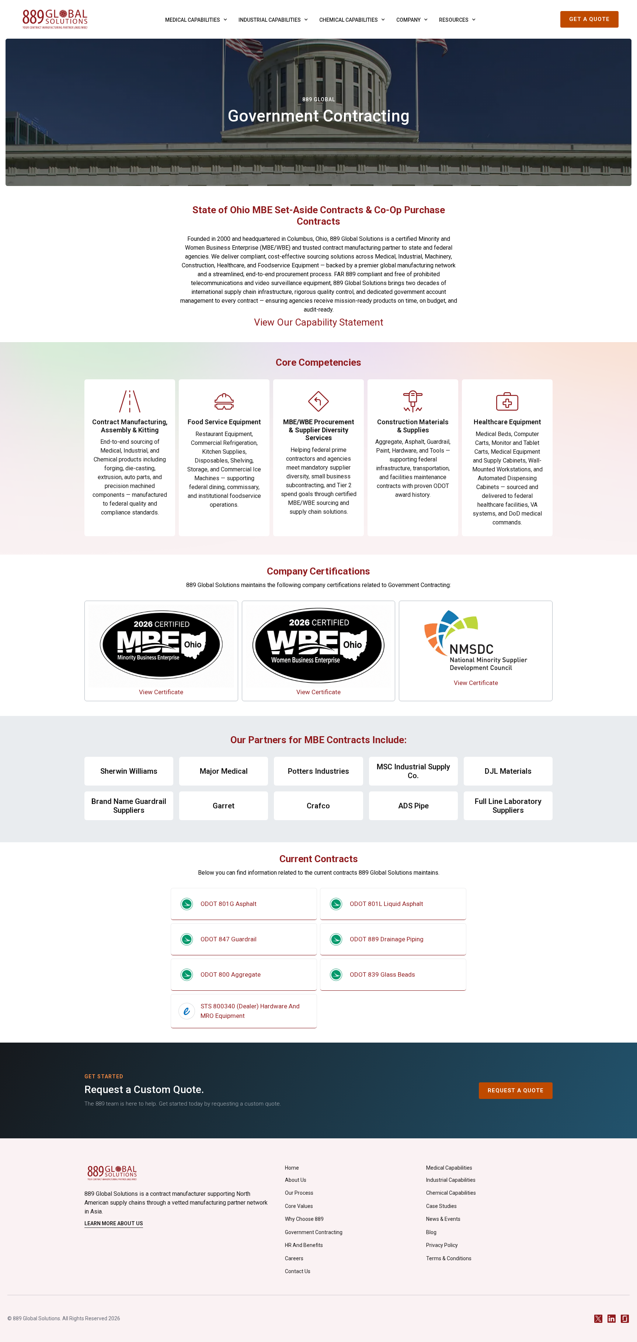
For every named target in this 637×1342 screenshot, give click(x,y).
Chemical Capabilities (451, 1193)
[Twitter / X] (598, 1319)
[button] (194, 19)
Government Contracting (313, 1232)
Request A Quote (516, 1090)
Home (292, 1168)
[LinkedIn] (611, 1319)
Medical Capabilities (449, 1168)
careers (294, 1258)
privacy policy (442, 1245)
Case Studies (441, 1206)
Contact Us (297, 1271)
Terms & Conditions (448, 1258)
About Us (295, 1180)
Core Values (299, 1206)
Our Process (299, 1193)
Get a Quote (589, 19)
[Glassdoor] (625, 1319)
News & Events (443, 1219)
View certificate (161, 692)
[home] (54, 19)
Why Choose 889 (304, 1219)
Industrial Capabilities (451, 1180)
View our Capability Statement (318, 322)
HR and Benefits (304, 1245)
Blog (431, 1232)
